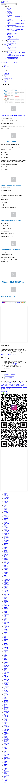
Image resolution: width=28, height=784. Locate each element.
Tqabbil (9, 54)
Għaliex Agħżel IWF (12, 33)
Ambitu (9, 11)
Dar (5, 65)
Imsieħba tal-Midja (11, 47)
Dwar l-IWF (7, 66)
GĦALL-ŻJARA (5, 62)
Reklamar (9, 37)
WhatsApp (7, 393)
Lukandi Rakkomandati (12, 58)
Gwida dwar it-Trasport (12, 57)
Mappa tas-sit (17, 382)
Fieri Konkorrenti (11, 12)
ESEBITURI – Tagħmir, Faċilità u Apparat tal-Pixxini (15, 24)
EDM (8, 48)
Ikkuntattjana (7, 59)
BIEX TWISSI (13, 62)
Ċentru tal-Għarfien (11, 50)
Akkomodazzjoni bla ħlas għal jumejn (16, 55)
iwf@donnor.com (17, 364)
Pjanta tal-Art (10, 36)
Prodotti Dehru (9, 382)
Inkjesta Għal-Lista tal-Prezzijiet (8, 354)
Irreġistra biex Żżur (11, 41)
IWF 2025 (9, 8)
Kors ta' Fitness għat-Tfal (7, 384)
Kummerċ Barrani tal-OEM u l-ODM (16, 52)
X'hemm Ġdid (10, 46)
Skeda (8, 9)
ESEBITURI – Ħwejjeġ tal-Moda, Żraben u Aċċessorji (15, 30)
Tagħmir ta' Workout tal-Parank (12, 385)
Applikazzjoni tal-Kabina (13, 39)
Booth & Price (10, 34)
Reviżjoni (9, 14)
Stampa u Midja (8, 44)
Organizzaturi (10, 15)
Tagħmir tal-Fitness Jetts (16, 387)
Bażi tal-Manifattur (11, 43)
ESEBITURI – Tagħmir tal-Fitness (15, 16)
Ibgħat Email (4, 391)
